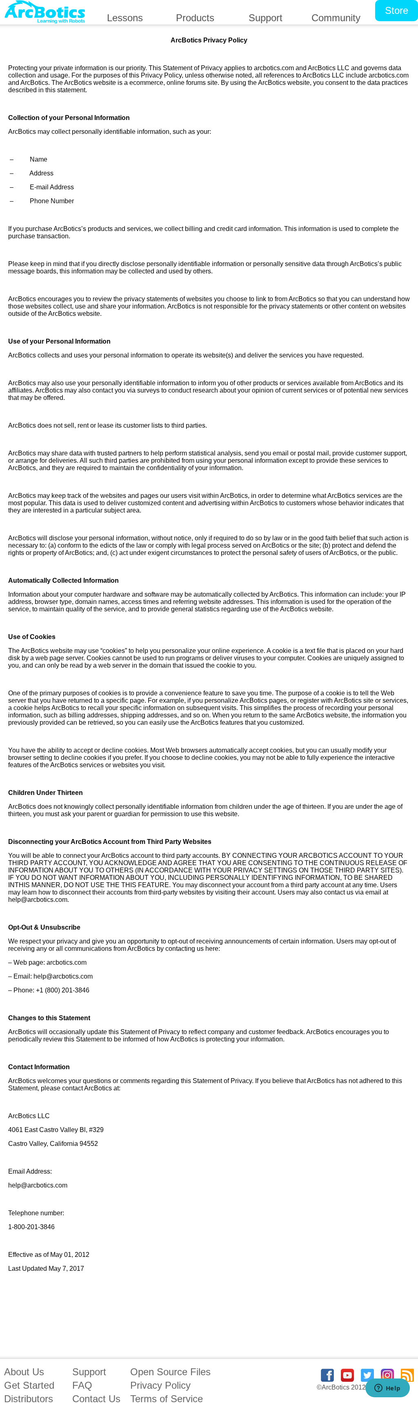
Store (396, 10)
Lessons (125, 17)
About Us (24, 1371)
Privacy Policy (160, 1385)
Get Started (29, 1385)
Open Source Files (170, 1371)
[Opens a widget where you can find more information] (387, 1389)
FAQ (82, 1385)
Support (89, 1371)
